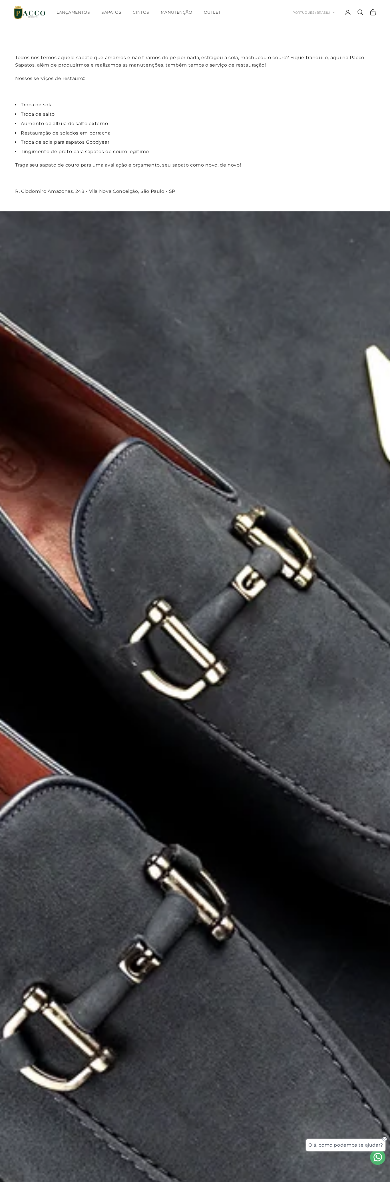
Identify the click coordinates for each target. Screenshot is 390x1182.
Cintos (141, 12)
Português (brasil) (311, 13)
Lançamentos (73, 12)
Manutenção (176, 12)
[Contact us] (377, 1157)
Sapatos (111, 12)
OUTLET (212, 12)
